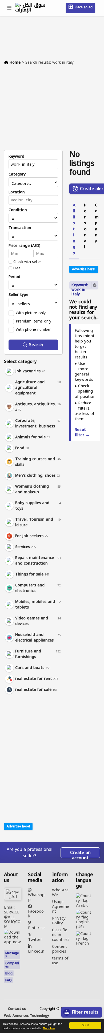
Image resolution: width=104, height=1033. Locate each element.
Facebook (36, 913)
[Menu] (9, 8)
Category (17, 174)
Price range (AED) (24, 246)
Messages (12, 954)
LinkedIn (36, 951)
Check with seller (27, 262)
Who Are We (60, 892)
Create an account (80, 853)
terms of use (60, 960)
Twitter (35, 939)
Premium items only (33, 321)
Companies (12, 964)
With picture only (31, 313)
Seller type (18, 295)
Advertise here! (18, 826)
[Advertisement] (52, 110)
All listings (74, 229)
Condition (18, 210)
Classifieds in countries (60, 935)
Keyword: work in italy (79, 285)
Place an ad (83, 7)
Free (17, 268)
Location (17, 192)
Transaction (20, 228)
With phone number (33, 329)
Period (14, 277)
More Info (49, 1028)
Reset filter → (82, 432)
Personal (85, 226)
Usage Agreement (60, 906)
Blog (9, 973)
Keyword (16, 156)
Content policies (59, 949)
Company (97, 223)
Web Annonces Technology (26, 1015)
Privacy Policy (59, 920)
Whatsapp (36, 896)
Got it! (85, 1025)
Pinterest (36, 927)
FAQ (8, 980)
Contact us (17, 1008)
